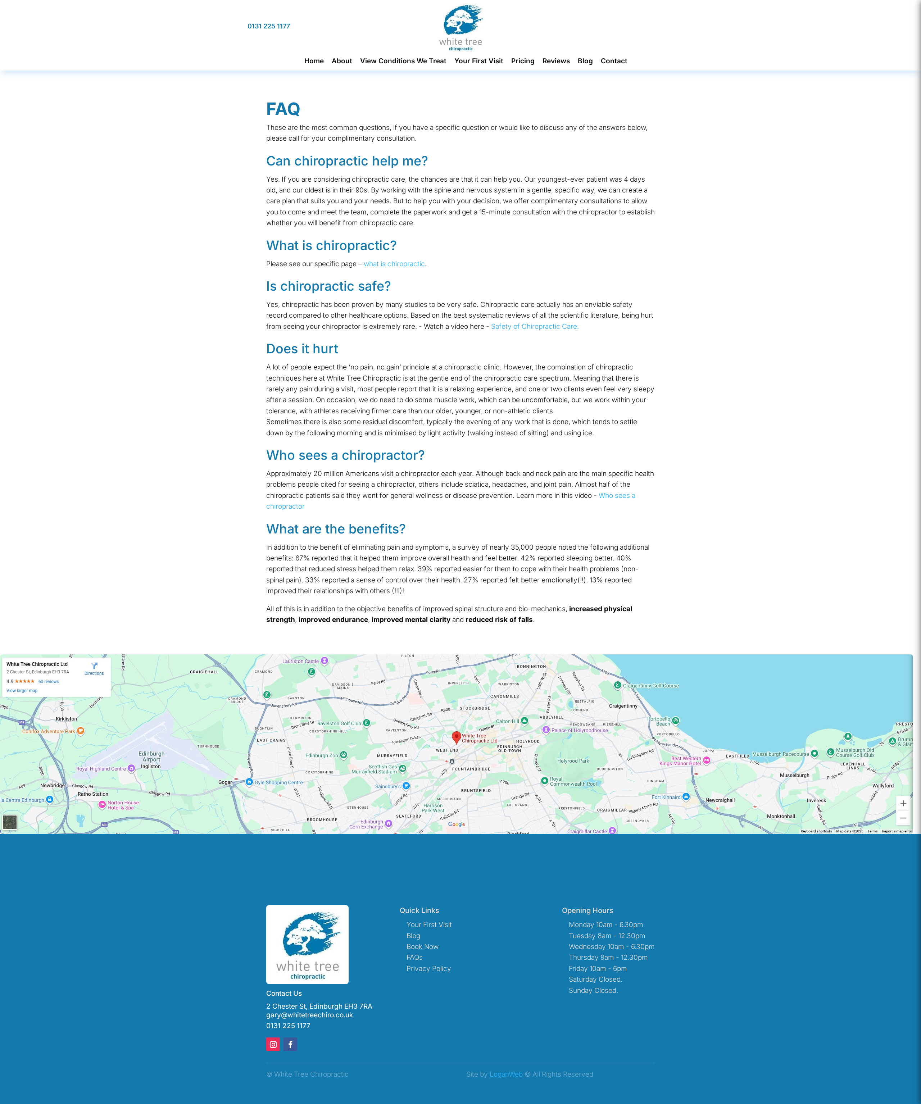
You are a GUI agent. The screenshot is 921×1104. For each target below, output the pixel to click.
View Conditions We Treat (403, 61)
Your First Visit (478, 61)
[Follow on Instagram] (273, 1044)
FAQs (415, 957)
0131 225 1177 (269, 26)
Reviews (556, 61)
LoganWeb (506, 1074)
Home (314, 61)
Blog (585, 61)
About (342, 61)
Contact (614, 61)
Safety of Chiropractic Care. (535, 326)
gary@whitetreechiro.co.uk (309, 1015)
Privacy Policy (429, 968)
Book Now (423, 946)
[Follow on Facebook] (290, 1044)
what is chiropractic (394, 264)
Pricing (523, 61)
